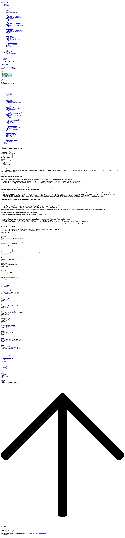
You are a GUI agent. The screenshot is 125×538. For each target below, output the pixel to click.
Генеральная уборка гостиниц (15, 31)
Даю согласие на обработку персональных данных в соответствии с (17, 252)
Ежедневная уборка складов (14, 19)
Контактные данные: (5, 530)
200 (9, 153)
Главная (5, 4)
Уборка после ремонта (11, 48)
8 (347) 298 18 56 (4, 64)
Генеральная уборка (10, 47)
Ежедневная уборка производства (15, 25)
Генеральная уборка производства (15, 26)
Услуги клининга (7, 13)
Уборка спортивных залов (14, 41)
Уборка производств (10, 24)
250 (12, 153)
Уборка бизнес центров (13, 34)
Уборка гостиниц (9, 29)
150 (6, 153)
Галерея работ (9, 8)
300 (14, 153)
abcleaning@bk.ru (4, 374)
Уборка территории (10, 50)
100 (4, 153)
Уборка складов (9, 18)
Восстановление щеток (11, 55)
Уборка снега (9, 51)
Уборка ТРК (8, 32)
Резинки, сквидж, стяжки (11, 54)
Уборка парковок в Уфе (13, 44)
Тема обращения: (4, 529)
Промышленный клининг (14, 27)
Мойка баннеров (12, 38)
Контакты (5, 59)
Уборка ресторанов (12, 43)
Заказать (2, 265)
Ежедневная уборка (7, 355)
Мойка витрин (11, 37)
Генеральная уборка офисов (14, 17)
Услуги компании (4, 352)
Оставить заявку (4, 254)
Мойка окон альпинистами (14, 39)
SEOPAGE (15, 383)
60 (1, 153)
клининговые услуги (14, 347)
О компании (6, 5)
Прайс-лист (5, 57)
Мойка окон (8, 45)
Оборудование (6, 52)
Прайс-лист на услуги (8, 358)
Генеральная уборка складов (14, 20)
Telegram (14, 2)
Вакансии (8, 10)
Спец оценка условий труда (7, 350)
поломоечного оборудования (11, 348)
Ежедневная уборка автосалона (15, 23)
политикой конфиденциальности (40, 252)
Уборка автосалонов (10, 22)
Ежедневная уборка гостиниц (15, 30)
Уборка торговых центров (14, 33)
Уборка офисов (9, 15)
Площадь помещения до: (6, 152)
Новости (5, 58)
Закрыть (2, 535)
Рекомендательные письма (12, 12)
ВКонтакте (9, 2)
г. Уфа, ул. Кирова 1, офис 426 (7, 67)
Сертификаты (9, 9)
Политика (5, 368)
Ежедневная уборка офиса (14, 16)
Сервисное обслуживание (11, 53)
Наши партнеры (9, 11)
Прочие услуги (9, 36)
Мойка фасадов (9, 46)
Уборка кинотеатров (12, 40)
